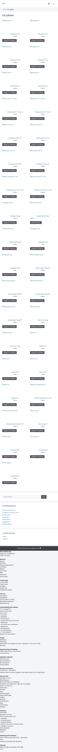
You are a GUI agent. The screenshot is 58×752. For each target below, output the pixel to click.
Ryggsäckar (6, 522)
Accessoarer (6, 515)
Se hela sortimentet (8, 510)
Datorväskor (6, 519)
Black (4, 537)
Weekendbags (7, 524)
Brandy (5, 539)
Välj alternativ (35, 222)
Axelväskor (5, 517)
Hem (4, 9)
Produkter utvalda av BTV (10, 513)
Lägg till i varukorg (9, 40)
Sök (44, 497)
